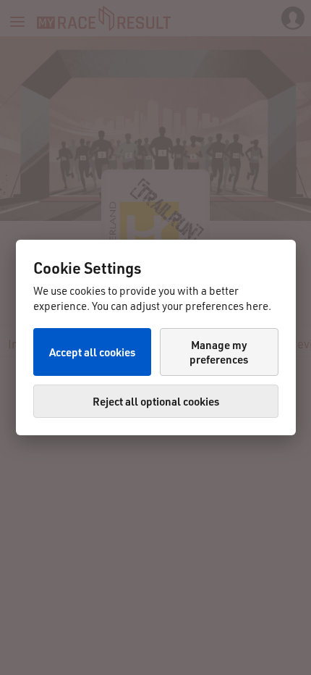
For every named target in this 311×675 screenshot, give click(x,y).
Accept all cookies (92, 352)
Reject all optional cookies (156, 401)
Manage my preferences (218, 352)
